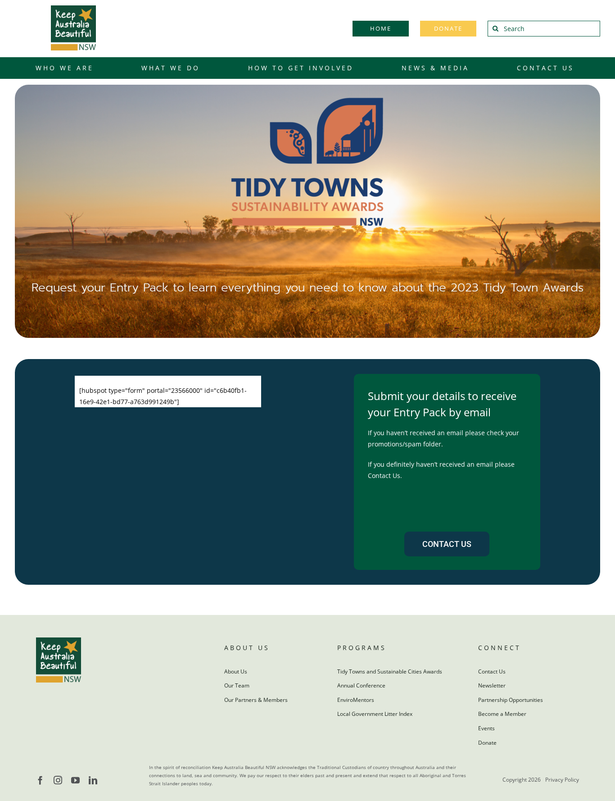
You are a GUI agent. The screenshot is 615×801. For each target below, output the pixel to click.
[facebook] (40, 780)
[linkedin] (93, 780)
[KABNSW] (73, 8)
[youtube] (75, 780)
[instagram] (58, 780)
